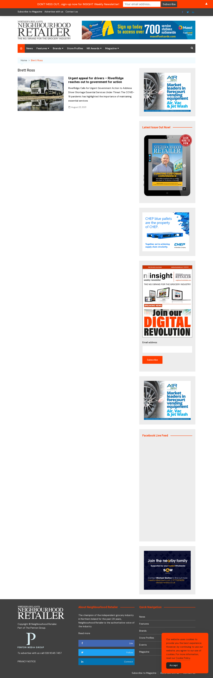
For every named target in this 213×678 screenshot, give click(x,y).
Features (41, 48)
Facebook (182, 12)
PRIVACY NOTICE (27, 661)
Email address (149, 342)
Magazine (111, 48)
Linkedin (193, 12)
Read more (84, 633)
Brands (57, 48)
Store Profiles (75, 48)
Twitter (187, 12)
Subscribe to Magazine (30, 11)
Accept (173, 665)
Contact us (71, 11)
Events (143, 644)
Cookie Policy (183, 658)
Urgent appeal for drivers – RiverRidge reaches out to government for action (95, 80)
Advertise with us (53, 11)
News (29, 48)
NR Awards (93, 48)
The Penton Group (35, 627)
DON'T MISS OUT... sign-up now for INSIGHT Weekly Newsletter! (78, 4)
